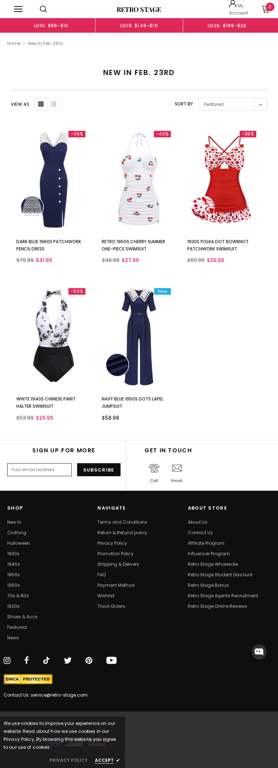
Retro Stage (139, 9)
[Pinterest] (88, 661)
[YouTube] (111, 661)
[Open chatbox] (259, 652)
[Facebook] (26, 661)
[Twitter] (68, 661)
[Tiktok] (46, 661)
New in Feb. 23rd (45, 43)
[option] (51, 25)
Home (13, 43)
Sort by (184, 104)
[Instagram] (7, 661)
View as (20, 104)
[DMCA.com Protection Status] (28, 679)
